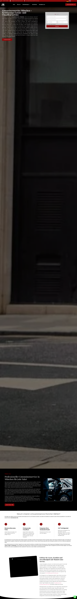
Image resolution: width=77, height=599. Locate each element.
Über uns (18, 4)
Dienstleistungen (26, 4)
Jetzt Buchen (34, 4)
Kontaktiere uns (42, 4)
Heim (14, 4)
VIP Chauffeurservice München (51, 573)
